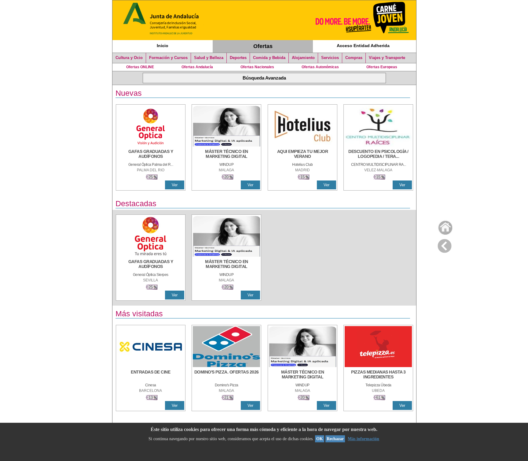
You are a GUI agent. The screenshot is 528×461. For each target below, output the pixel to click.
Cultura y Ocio (129, 58)
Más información (363, 439)
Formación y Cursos (168, 58)
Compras (353, 58)
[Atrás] (444, 245)
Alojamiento (303, 58)
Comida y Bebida (269, 58)
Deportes (238, 58)
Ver (175, 185)
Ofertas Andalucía (197, 67)
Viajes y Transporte (387, 58)
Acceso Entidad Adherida (363, 45)
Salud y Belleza (208, 58)
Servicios (330, 58)
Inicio (162, 45)
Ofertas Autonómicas (320, 67)
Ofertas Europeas (381, 67)
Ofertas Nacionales (257, 67)
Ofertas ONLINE (140, 67)
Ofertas (263, 46)
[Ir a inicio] (441, 226)
